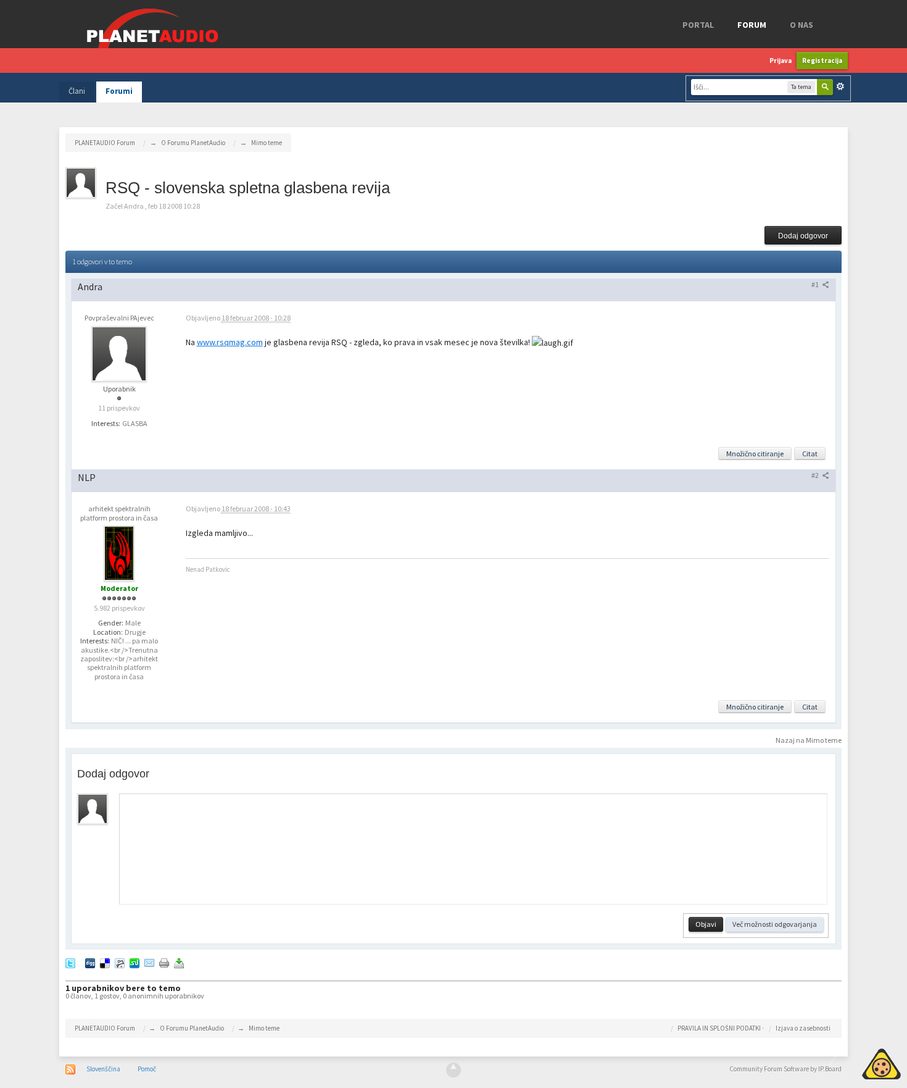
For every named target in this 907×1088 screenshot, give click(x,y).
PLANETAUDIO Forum (105, 1028)
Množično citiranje (755, 453)
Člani (76, 91)
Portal (698, 24)
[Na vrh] (453, 1070)
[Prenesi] (179, 962)
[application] (473, 849)
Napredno (840, 86)
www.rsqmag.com (230, 342)
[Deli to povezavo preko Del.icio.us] (105, 962)
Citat (810, 453)
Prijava (780, 60)
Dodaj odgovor (803, 236)
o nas (801, 24)
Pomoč (147, 1069)
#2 (815, 475)
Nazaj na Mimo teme (809, 740)
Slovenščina (103, 1069)
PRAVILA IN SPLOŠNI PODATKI (719, 1028)
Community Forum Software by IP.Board (785, 1069)
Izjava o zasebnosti (803, 1028)
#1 (815, 284)
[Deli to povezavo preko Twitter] (70, 962)
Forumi (119, 91)
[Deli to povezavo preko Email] (149, 962)
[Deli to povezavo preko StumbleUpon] (134, 962)
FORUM (751, 24)
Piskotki (853, 1062)
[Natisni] (164, 962)
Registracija (822, 60)
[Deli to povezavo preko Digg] (90, 962)
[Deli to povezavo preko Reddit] (120, 962)
